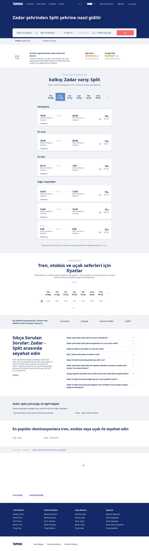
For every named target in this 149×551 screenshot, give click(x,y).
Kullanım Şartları (54, 544)
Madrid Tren (18, 514)
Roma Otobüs (50, 518)
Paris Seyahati (112, 521)
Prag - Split (17, 438)
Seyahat (26, 450)
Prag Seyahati (112, 528)
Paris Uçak (79, 521)
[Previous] (41, 293)
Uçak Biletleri (81, 510)
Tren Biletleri (18, 510)
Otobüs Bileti (41, 4)
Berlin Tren (17, 524)
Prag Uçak (79, 528)
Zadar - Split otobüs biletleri (86, 413)
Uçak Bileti (52, 4)
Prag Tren (17, 528)
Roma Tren (17, 518)
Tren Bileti (30, 4)
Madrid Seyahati (113, 514)
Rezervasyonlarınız (107, 4)
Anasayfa (16, 450)
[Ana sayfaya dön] (19, 4)
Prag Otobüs (49, 528)
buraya (104, 245)
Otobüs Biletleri (51, 510)
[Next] (107, 97)
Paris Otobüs (49, 521)
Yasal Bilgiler (38, 544)
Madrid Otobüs (50, 514)
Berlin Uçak (80, 524)
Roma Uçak (80, 518)
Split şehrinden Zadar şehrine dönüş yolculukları (33, 413)
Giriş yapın (132, 4)
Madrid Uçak (80, 514)
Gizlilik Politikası (71, 544)
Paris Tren (17, 521)
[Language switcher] (91, 4)
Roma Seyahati (112, 518)
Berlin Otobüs (50, 524)
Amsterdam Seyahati (115, 524)
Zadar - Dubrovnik (51, 438)
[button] (70, 32)
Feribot (61, 4)
